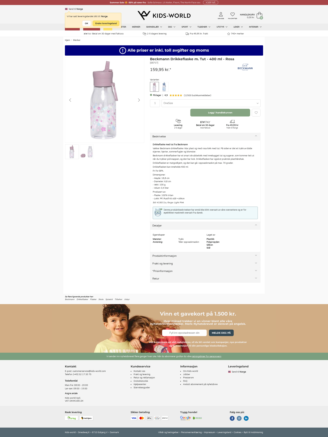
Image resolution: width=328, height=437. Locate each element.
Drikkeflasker (82, 299)
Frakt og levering (162, 263)
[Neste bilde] (138, 100)
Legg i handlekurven (220, 112)
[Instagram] (239, 419)
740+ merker (237, 33)
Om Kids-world (190, 371)
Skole (100, 299)
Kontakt (70, 366)
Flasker (93, 299)
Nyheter (121, 27)
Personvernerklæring (191, 432)
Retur (155, 278)
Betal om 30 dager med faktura (108, 33)
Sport (185, 27)
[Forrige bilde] (70, 100)
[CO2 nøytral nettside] (197, 418)
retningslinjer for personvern (206, 356)
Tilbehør (202, 27)
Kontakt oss (139, 371)
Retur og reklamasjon (144, 377)
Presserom (188, 377)
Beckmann (69, 299)
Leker (237, 27)
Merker (136, 27)
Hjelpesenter (140, 384)
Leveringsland (224, 432)
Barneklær (152, 27)
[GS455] (164, 87)
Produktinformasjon (164, 255)
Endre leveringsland (106, 23)
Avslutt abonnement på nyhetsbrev (200, 384)
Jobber (186, 374)
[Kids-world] (164, 15)
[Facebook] (232, 419)
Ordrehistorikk (141, 381)
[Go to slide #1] (72, 151)
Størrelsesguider (142, 387)
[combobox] (211, 103)
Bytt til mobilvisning (253, 432)
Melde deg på (221, 332)
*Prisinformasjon (162, 271)
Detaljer (157, 225)
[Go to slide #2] (86, 151)
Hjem (67, 40)
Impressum (209, 432)
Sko (170, 27)
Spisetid (109, 299)
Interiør (254, 27)
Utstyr (221, 27)
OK (86, 23)
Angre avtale (71, 393)
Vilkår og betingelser (168, 432)
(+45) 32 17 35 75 (82, 374)
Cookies (237, 432)
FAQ (185, 381)
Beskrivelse (159, 136)
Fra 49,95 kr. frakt (199, 33)
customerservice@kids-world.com (89, 371)
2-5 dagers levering (157, 33)
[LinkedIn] (246, 419)
